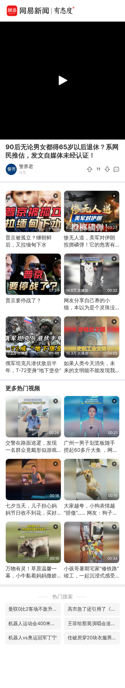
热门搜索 (62, 597)
